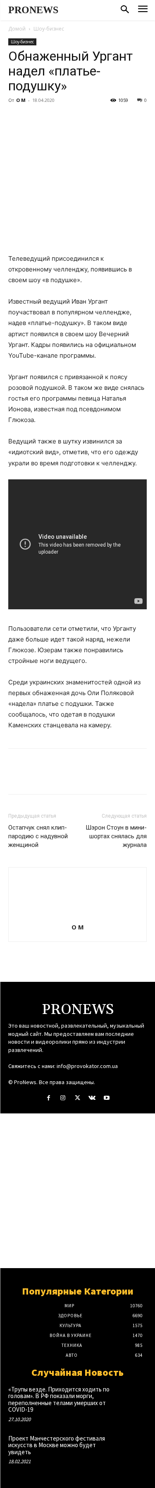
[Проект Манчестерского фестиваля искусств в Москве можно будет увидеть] (133, 1447)
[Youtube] (106, 1098)
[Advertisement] (77, 1190)
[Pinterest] (54, 119)
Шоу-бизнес (48, 28)
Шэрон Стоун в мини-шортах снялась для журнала (116, 836)
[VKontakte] (92, 1098)
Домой (17, 28)
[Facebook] (16, 119)
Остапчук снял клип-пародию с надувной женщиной (38, 836)
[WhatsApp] (73, 119)
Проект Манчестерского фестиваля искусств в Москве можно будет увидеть (56, 1445)
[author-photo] (78, 915)
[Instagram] (63, 1098)
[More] (93, 119)
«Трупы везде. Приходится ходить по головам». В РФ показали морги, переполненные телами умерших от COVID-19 (59, 1399)
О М (21, 100)
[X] (35, 119)
